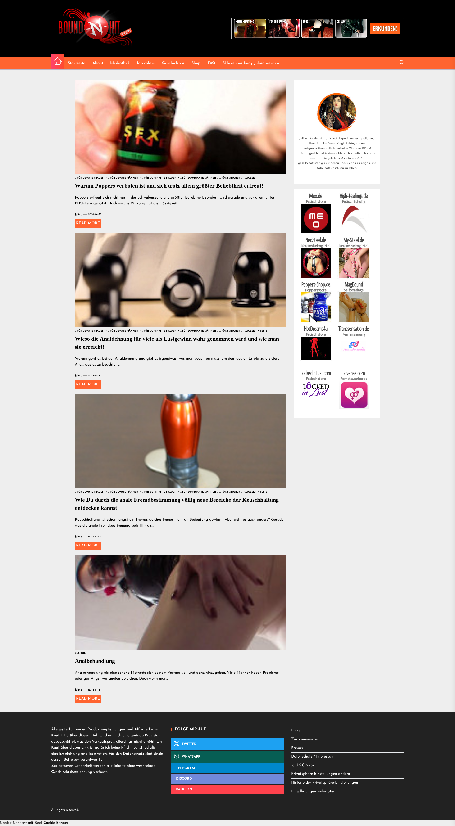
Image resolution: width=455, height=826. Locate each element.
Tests (263, 331)
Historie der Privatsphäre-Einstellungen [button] (324, 783)
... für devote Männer (123, 178)
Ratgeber (250, 178)
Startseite (76, 63)
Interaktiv (146, 63)
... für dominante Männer (198, 178)
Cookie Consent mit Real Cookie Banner (34, 823)
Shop (195, 63)
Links (295, 730)
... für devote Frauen (89, 178)
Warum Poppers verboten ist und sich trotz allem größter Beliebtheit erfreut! (169, 186)
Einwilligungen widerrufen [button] (313, 791)
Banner (297, 748)
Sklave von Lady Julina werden (251, 63)
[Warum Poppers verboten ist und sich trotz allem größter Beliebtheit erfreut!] (180, 127)
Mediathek (120, 63)
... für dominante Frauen (159, 178)
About (97, 63)
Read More (88, 223)
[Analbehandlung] (180, 602)
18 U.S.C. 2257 (302, 765)
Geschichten (173, 63)
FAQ (211, 63)
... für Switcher (229, 178)
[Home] (57, 61)
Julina (78, 214)
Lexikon (80, 653)
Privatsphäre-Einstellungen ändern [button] (320, 774)
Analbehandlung (95, 661)
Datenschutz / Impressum (312, 756)
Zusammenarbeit (305, 739)
